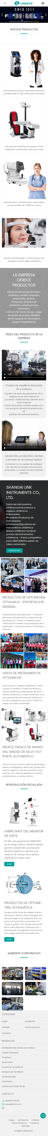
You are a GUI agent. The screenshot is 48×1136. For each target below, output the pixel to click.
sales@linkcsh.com (13, 1104)
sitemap (26, 1126)
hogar (5, 1021)
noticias (5, 1027)
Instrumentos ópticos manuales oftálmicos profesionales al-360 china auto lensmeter (24, 92)
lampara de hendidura (12, 1071)
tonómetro (7, 1081)
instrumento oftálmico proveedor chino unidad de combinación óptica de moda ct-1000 (24, 149)
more (9, 864)
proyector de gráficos (12, 1067)
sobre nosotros (32, 1027)
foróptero (6, 1057)
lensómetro (7, 1062)
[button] (22, 20)
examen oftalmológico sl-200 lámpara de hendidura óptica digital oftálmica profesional (24, 261)
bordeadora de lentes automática (18, 1047)
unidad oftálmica (10, 1052)
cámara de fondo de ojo (13, 1086)
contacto (6, 1033)
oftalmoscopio (9, 1076)
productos (30, 1021)
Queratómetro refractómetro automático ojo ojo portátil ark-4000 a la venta (24, 204)
